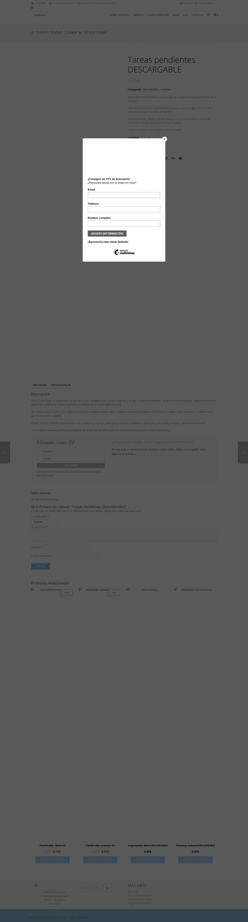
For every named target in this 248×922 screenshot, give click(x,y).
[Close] (164, 139)
